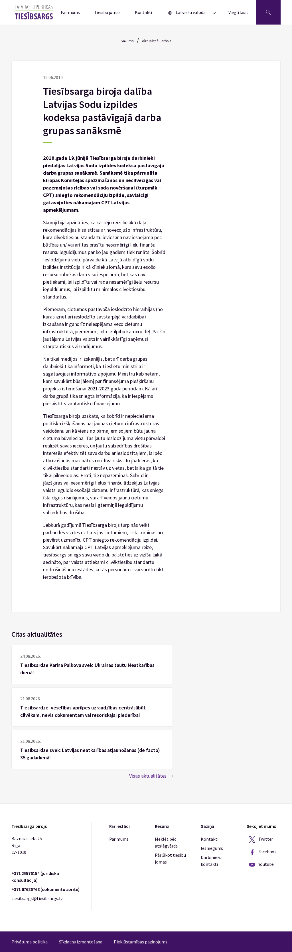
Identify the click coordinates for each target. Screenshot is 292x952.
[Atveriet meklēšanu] (268, 12)
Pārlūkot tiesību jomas (170, 858)
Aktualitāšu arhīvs (156, 40)
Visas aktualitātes (148, 776)
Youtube (265, 864)
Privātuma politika (29, 942)
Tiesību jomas (107, 12)
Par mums (70, 12)
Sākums (127, 40)
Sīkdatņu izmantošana (80, 942)
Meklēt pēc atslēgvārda (166, 842)
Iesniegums (212, 848)
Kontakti (143, 12)
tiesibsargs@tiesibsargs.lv (36, 898)
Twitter (265, 839)
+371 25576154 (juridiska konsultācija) (35, 876)
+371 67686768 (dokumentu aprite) (45, 889)
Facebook (267, 851)
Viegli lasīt (238, 12)
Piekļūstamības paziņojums (140, 942)
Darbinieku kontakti (211, 860)
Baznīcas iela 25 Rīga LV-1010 (26, 845)
